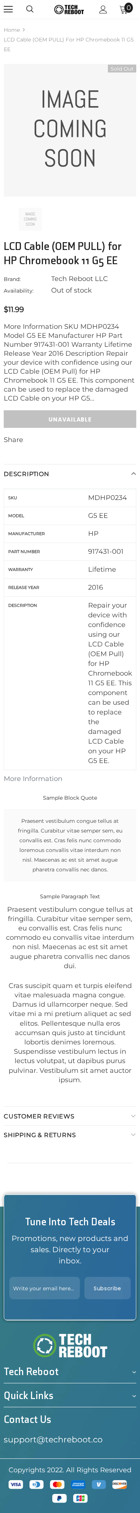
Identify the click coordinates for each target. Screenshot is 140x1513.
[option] (70, 130)
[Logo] (69, 9)
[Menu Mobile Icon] (8, 9)
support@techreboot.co (53, 1440)
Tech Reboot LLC (79, 279)
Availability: (19, 290)
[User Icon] (103, 9)
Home (12, 30)
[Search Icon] (30, 9)
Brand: (12, 279)
